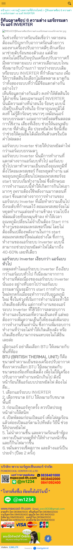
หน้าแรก (5, 10)
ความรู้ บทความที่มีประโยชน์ (27, 10)
